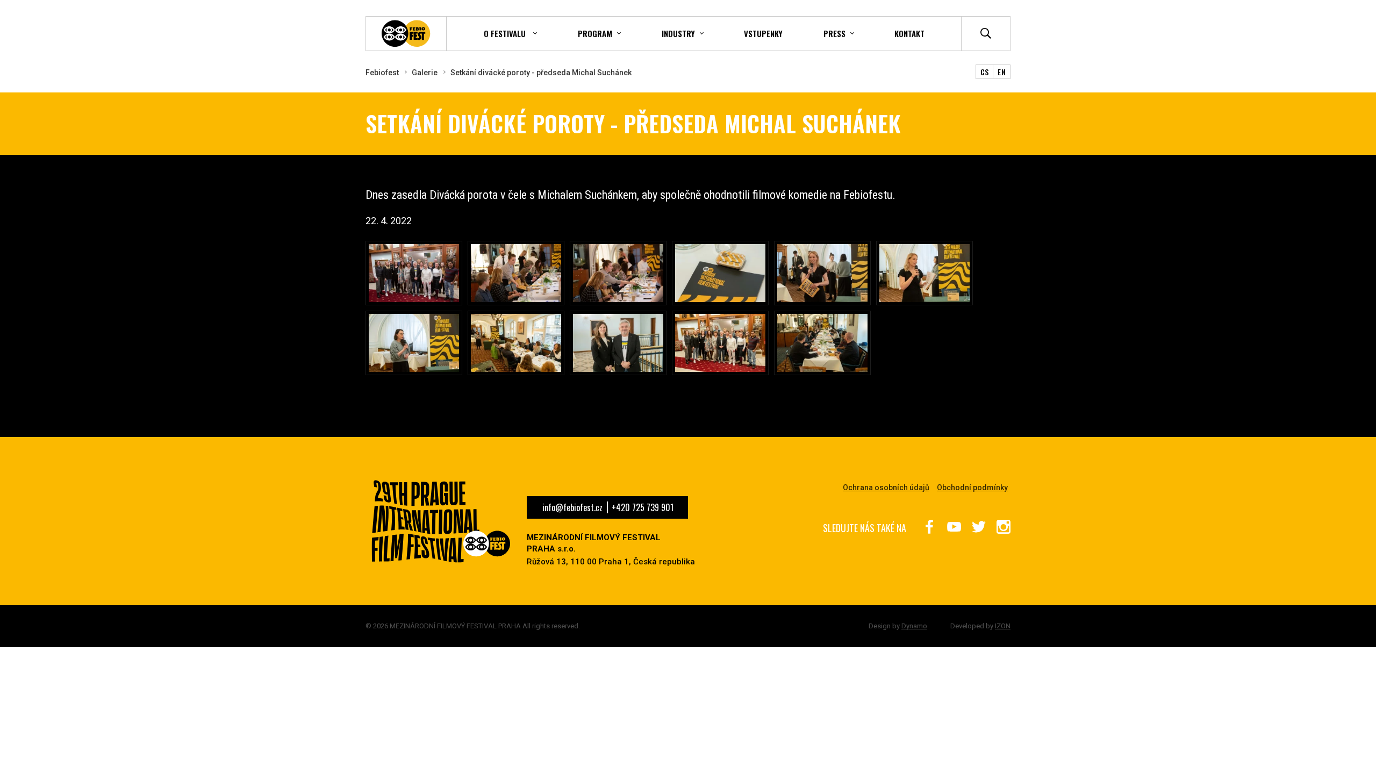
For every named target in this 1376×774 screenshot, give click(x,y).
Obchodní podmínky (972, 487)
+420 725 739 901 (642, 507)
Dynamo (914, 626)
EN (1002, 71)
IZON (1002, 626)
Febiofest (382, 72)
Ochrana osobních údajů (886, 487)
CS (984, 71)
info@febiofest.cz (572, 507)
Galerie (425, 72)
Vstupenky (763, 33)
